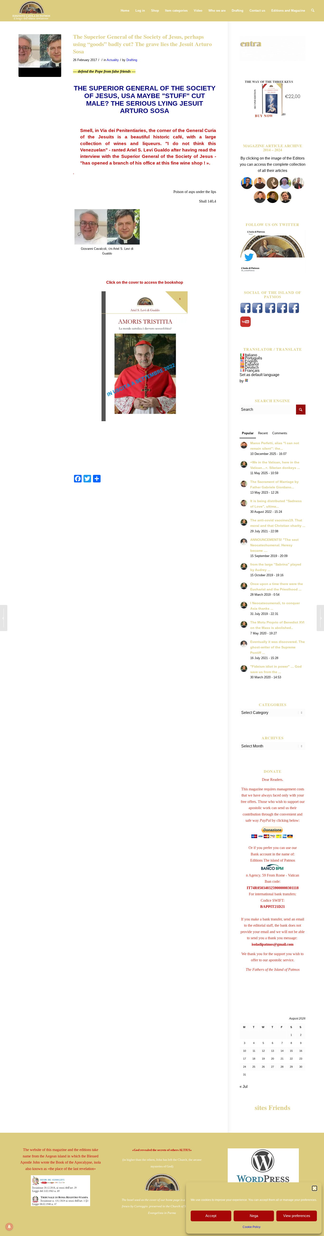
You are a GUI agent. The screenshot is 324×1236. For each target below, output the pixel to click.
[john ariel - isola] (40, 55)
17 (244, 1058)
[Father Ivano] (247, 188)
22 (291, 1058)
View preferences (296, 1216)
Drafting (131, 60)
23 (300, 1058)
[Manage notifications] (9, 1227)
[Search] (312, 10)
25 (253, 1066)
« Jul (244, 1087)
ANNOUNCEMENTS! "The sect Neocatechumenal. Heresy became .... (274, 545)
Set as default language (259, 375)
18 (253, 1058)
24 (244, 1066)
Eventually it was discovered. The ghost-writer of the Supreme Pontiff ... (277, 647)
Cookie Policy (251, 1227)
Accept (210, 1216)
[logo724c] (31, 10)
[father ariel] (260, 202)
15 (291, 1050)
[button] (314, 1188)
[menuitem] (125, 10)
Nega (254, 1216)
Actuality (113, 60)
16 (300, 1050)
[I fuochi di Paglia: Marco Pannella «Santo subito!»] (320, 618)
